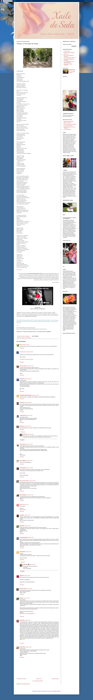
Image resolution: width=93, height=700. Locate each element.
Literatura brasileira (28, 337)
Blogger (59, 691)
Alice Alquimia (22, 460)
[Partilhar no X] (35, 336)
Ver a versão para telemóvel (37, 680)
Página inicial (38, 678)
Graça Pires (22, 402)
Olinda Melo (25, 564)
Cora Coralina (22, 337)
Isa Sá (21, 504)
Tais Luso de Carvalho (24, 480)
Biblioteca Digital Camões (68, 121)
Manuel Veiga (22, 551)
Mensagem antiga (55, 678)
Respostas (23, 431)
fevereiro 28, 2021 (32, 480)
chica (21, 344)
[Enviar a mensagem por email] (32, 336)
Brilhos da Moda (23, 509)
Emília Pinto (22, 620)
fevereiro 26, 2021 (35, 395)
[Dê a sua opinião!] (33, 336)
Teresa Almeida (23, 467)
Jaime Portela (22, 415)
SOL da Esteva (23, 444)
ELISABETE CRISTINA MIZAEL (26, 395)
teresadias (22, 515)
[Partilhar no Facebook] (36, 336)
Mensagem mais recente (21, 678)
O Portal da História (67, 129)
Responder (22, 362)
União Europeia (67, 51)
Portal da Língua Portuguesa (69, 52)
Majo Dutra (22, 575)
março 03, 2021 (28, 620)
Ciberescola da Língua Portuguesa (68, 64)
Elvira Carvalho (23, 588)
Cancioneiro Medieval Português (70, 124)
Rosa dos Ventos (23, 365)
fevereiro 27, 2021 (27, 426)
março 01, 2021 (30, 434)
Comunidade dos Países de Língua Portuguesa (69, 62)
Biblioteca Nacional (67, 122)
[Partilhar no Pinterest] (37, 336)
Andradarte (22, 525)
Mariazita (21, 598)
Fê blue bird (22, 378)
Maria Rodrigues (23, 494)
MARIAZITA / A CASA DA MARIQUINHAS (27, 613)
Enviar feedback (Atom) (25, 683)
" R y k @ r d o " (23, 351)
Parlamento (66, 54)
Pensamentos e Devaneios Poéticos (26, 359)
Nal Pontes (22, 426)
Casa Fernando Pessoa (68, 125)
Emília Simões (22, 647)
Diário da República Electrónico (70, 57)
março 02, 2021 (32, 564)
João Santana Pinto (23, 537)
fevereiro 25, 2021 (25, 344)
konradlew (48, 691)
